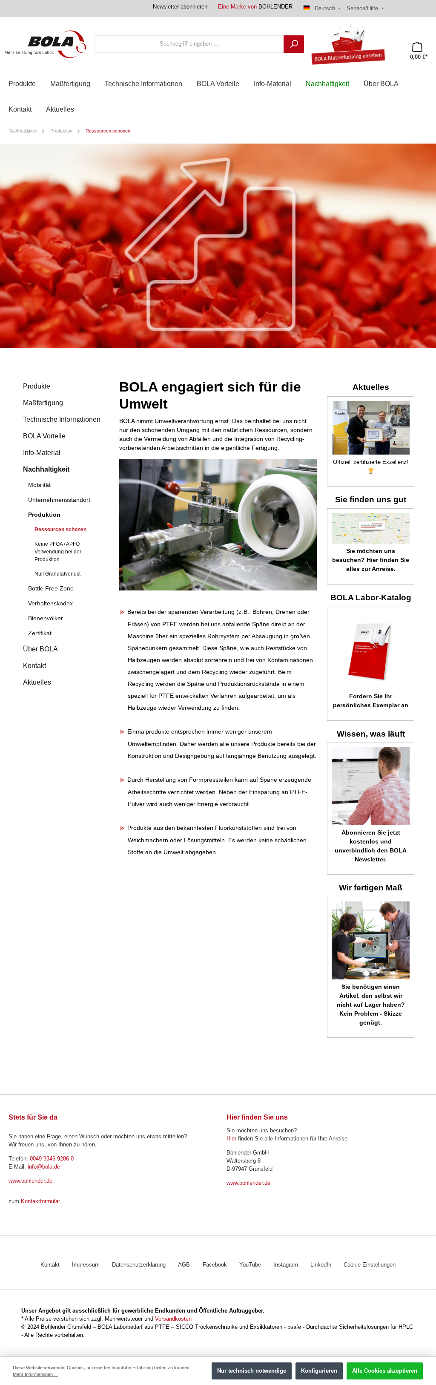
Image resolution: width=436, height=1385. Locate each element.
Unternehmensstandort (59, 499)
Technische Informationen (61, 419)
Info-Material (41, 452)
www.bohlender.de (30, 1181)
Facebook (215, 1265)
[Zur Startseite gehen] (45, 44)
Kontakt (34, 665)
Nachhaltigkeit (46, 469)
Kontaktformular (40, 1201)
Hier (231, 1139)
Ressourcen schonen (60, 530)
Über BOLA (40, 649)
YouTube (250, 1265)
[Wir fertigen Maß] (371, 940)
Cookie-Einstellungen (370, 1265)
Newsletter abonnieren (180, 7)
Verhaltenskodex (50, 603)
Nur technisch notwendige (251, 1371)
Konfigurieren (319, 1371)
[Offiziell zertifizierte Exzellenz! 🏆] (371, 428)
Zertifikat (40, 633)
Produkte (36, 386)
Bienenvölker (45, 618)
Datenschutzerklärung (139, 1265)
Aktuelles (37, 682)
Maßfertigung (43, 402)
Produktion (44, 514)
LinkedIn (320, 1265)
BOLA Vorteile (44, 436)
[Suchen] (294, 44)
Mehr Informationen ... (35, 1374)
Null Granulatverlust (57, 574)
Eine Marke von (255, 7)
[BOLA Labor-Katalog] (371, 650)
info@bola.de (44, 1167)
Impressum (86, 1265)
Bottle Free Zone (51, 588)
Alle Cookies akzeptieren (384, 1371)
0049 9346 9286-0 (52, 1159)
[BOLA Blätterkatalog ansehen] (345, 43)
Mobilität (39, 484)
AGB (184, 1265)
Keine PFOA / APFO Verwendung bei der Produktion (57, 551)
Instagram (285, 1265)
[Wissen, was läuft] (371, 786)
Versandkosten (173, 1319)
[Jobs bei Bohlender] (371, 528)
